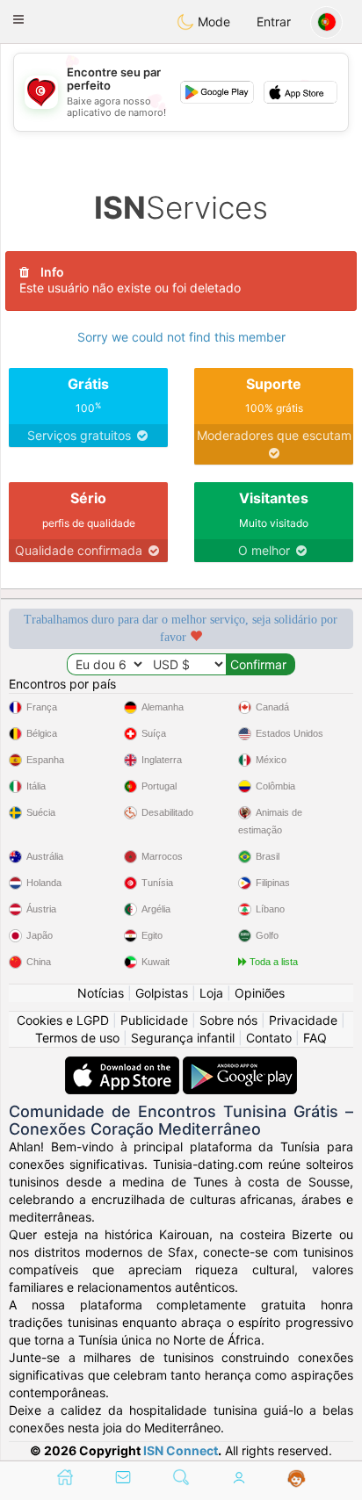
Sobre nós (228, 1020)
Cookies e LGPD (63, 1020)
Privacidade (303, 1020)
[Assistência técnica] (296, 1478)
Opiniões (260, 992)
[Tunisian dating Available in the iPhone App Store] (124, 1064)
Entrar (274, 21)
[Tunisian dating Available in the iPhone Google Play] (240, 1064)
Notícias (100, 992)
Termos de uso (77, 1037)
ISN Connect (180, 1450)
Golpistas (161, 992)
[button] (18, 19)
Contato (269, 1037)
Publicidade (154, 1020)
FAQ (315, 1037)
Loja (211, 992)
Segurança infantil (183, 1037)
